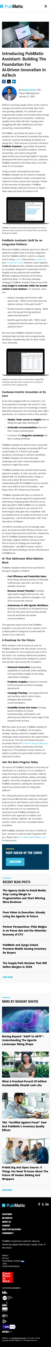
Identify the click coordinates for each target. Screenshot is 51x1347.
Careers (6, 1225)
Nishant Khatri (29, 90)
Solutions (7, 1214)
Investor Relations (11, 1229)
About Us (6, 1222)
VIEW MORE (8, 977)
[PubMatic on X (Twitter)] (43, 1204)
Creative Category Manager (35, 743)
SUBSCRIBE (15, 861)
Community (7, 1233)
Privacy (5, 1256)
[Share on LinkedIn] (14, 81)
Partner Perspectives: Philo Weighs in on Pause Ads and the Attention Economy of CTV (25, 930)
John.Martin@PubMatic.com (32, 837)
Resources (7, 1218)
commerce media (14, 262)
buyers (18, 259)
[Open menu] (45, 6)
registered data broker (18, 1338)
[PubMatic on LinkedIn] (47, 1204)
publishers (41, 259)
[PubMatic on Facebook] (39, 1204)
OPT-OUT (5, 1258)
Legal (4, 1264)
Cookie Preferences (11, 1266)
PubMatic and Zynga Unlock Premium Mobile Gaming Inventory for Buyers (24, 948)
